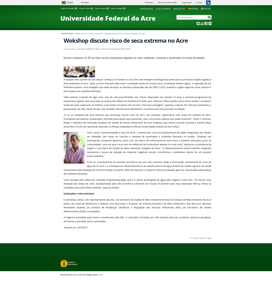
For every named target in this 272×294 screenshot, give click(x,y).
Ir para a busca (101, 8)
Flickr (210, 23)
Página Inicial (81, 33)
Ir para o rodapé (117, 8)
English (207, 8)
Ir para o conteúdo (68, 8)
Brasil (70, 2)
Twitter (198, 23)
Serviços (85, 2)
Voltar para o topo (202, 237)
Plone (100, 274)
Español (195, 8)
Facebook (206, 23)
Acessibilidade (146, 8)
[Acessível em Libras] (208, 2)
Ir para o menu (85, 8)
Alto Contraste (163, 8)
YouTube (202, 23)
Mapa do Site (179, 8)
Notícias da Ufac (95, 33)
